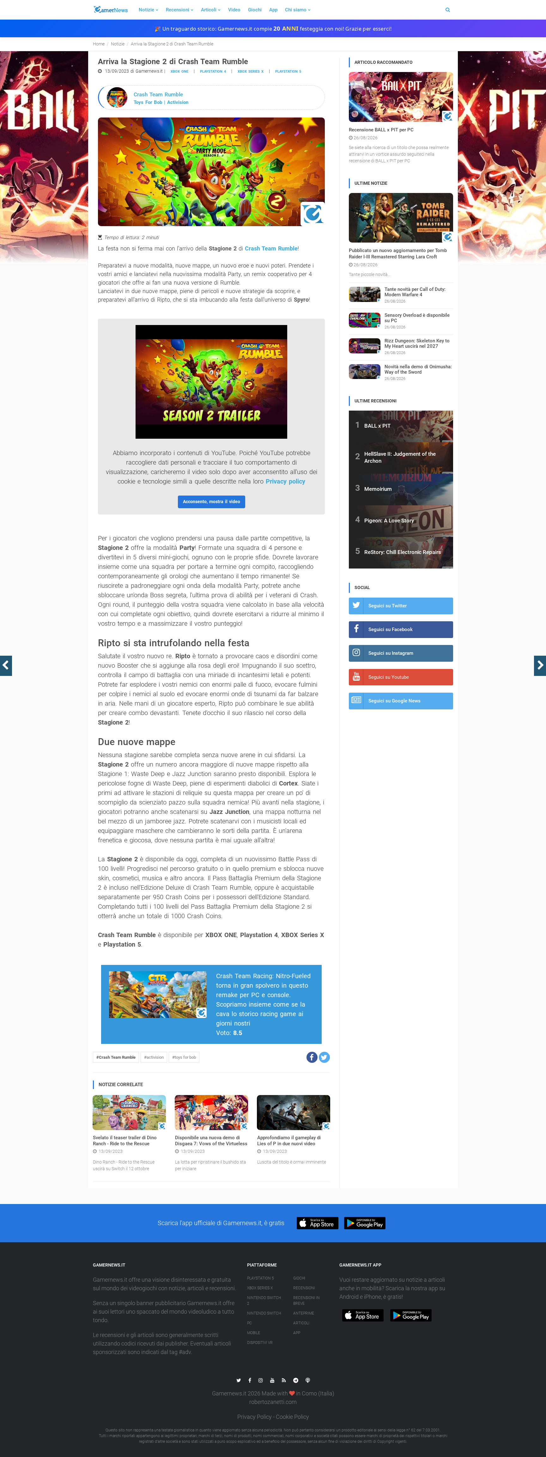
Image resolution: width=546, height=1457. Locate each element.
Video (234, 10)
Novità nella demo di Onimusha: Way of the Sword (418, 369)
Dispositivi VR (260, 1342)
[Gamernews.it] (110, 10)
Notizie (146, 10)
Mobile (253, 1333)
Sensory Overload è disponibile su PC (417, 317)
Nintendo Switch (264, 1313)
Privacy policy (285, 481)
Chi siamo (295, 10)
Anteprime (303, 1313)
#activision (154, 1057)
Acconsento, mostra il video (211, 501)
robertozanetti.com (273, 1402)
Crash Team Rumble (271, 248)
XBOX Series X (251, 71)
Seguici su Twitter (387, 606)
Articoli (208, 10)
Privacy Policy (254, 1416)
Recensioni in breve (306, 1301)
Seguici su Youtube (388, 677)
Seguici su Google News (394, 701)
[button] (312, 1057)
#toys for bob (184, 1057)
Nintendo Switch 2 (264, 1301)
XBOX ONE (179, 71)
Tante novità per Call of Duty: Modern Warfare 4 (415, 292)
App (273, 10)
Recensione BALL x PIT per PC (381, 130)
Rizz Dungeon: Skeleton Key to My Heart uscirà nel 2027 (417, 343)
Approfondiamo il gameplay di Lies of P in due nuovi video (289, 1141)
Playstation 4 (213, 71)
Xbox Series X (260, 1288)
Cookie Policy (292, 1416)
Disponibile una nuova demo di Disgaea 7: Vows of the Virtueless (211, 1141)
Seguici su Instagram (390, 653)
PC (249, 1323)
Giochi (255, 10)
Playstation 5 (288, 71)
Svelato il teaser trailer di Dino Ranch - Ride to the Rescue (125, 1141)
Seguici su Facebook (390, 629)
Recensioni (177, 10)
